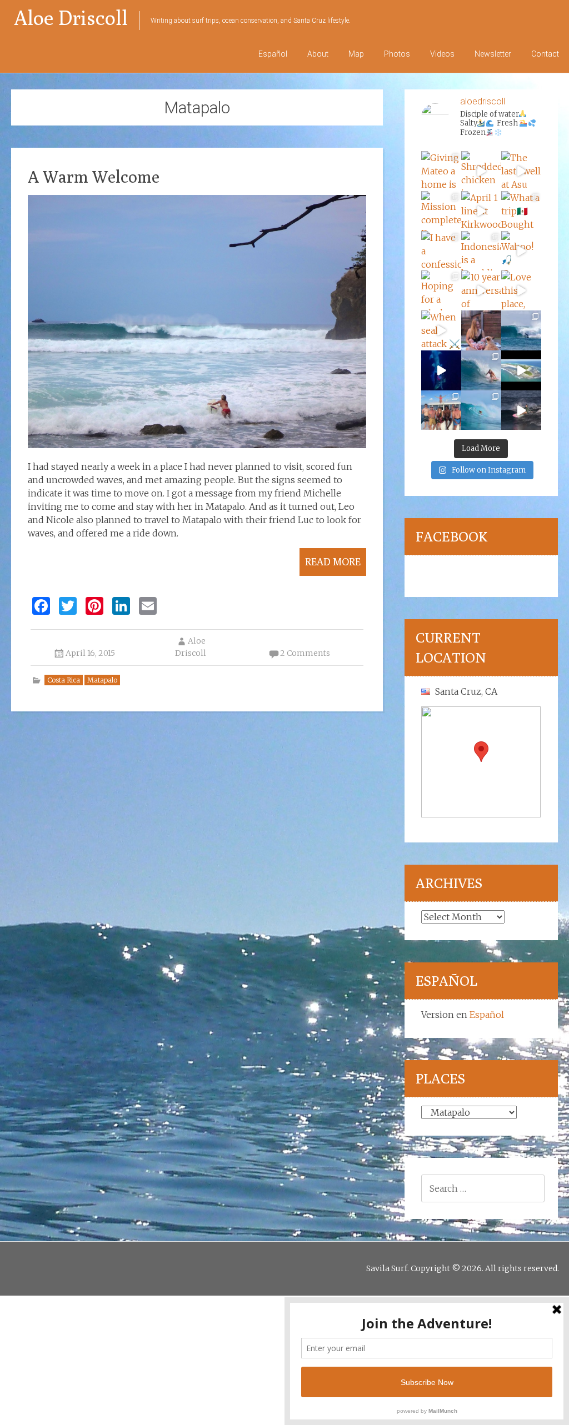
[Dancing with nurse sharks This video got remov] (441, 370)
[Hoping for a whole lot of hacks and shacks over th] (441, 290)
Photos (397, 53)
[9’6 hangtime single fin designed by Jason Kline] (481, 370)
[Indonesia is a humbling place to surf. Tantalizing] (481, 251)
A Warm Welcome (93, 177)
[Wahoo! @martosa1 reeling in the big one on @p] (521, 251)
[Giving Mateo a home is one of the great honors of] (441, 171)
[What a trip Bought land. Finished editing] (521, 211)
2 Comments (305, 653)
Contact (545, 53)
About (317, 53)
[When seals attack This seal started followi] (441, 330)
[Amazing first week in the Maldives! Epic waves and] (521, 410)
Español (272, 53)
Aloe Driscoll (71, 17)
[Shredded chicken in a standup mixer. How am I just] (481, 171)
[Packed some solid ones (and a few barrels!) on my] (521, 330)
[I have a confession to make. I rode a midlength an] (441, 251)
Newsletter (493, 53)
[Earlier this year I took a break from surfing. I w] (481, 410)
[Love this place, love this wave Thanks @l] (521, 290)
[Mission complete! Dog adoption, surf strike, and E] (441, 211)
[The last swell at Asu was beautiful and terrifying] (521, 171)
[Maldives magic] (441, 410)
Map (356, 53)
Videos (442, 53)
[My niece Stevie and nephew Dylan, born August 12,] (481, 330)
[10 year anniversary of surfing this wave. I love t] (481, 290)
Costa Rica (63, 680)
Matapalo (102, 680)
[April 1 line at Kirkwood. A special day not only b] (481, 211)
